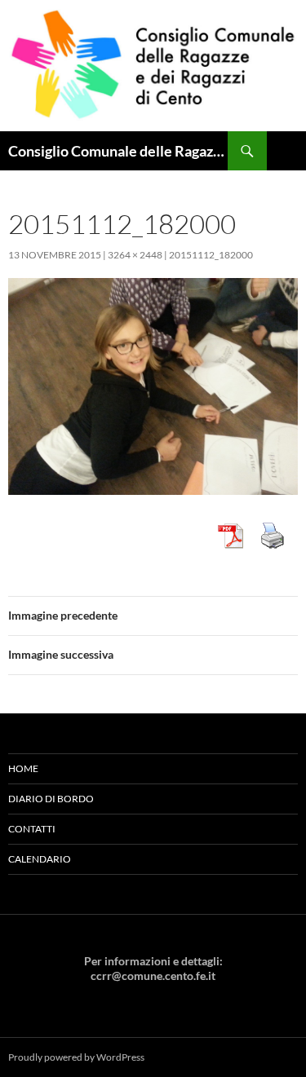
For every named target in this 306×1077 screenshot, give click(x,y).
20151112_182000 (211, 255)
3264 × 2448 (135, 255)
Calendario (39, 859)
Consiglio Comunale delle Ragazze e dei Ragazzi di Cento (118, 151)
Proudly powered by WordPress (76, 1057)
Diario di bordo (51, 798)
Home (23, 768)
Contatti (31, 829)
